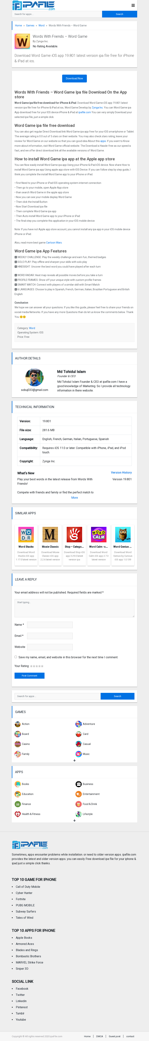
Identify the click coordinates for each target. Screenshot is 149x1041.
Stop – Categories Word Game (83, 546)
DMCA (99, 1036)
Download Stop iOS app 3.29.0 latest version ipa (74, 556)
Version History (121, 472)
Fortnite (21, 899)
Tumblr (20, 1013)
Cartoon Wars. (54, 242)
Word (42, 25)
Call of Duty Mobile (28, 886)
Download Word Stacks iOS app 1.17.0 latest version (26, 556)
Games (30, 25)
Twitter (20, 995)
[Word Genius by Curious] (123, 533)
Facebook (22, 988)
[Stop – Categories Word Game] (74, 533)
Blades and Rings (27, 950)
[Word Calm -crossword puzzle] (98, 533)
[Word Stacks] (26, 533)
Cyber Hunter (24, 893)
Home (18, 25)
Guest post (114, 1036)
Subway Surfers (26, 911)
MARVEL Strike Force (29, 962)
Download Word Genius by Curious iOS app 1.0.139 (122, 556)
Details (26, 563)
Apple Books (24, 937)
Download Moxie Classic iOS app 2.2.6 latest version (50, 556)
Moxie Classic (50, 546)
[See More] (74, 760)
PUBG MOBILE (25, 905)
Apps (19, 772)
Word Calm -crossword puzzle (107, 546)
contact (130, 1036)
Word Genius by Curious (127, 546)
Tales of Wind (24, 917)
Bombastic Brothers (28, 956)
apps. (103, 141)
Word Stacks (26, 546)
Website (20, 647)
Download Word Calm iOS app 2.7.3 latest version (98, 556)
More (74, 497)
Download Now (74, 78)
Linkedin (21, 1001)
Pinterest (22, 1007)
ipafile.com (84, 112)
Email (19, 636)
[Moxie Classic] (50, 533)
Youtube (21, 1019)
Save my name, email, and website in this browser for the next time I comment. (68, 657)
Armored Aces (25, 944)
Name (19, 624)
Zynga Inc (97, 107)
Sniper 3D (22, 968)
